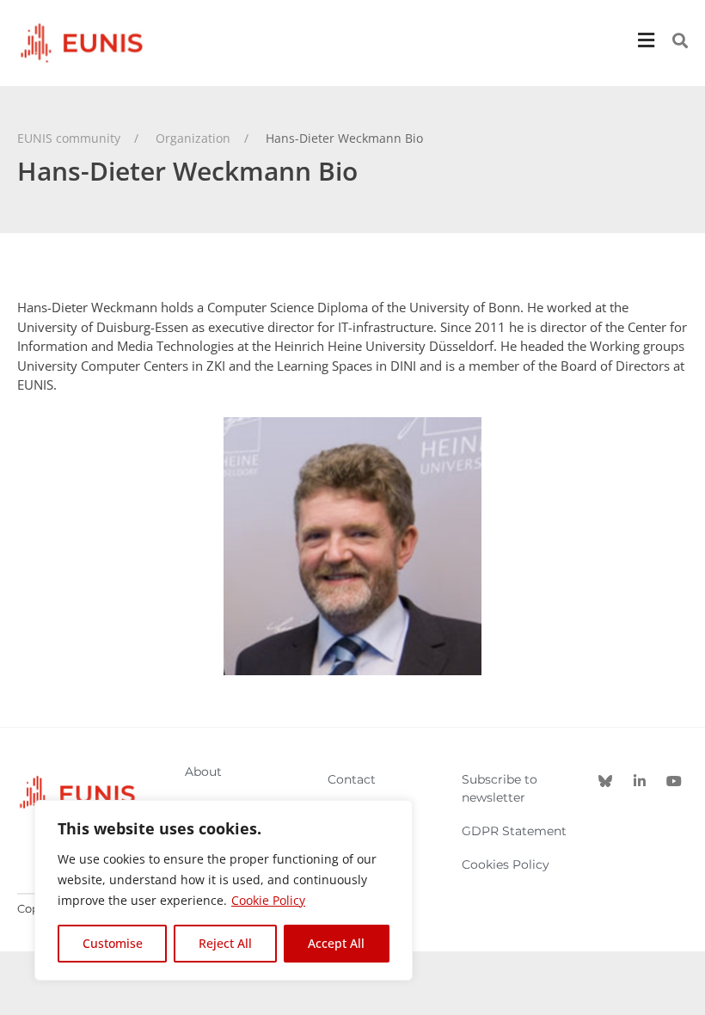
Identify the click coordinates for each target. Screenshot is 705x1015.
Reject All (225, 943)
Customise (113, 943)
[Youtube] (674, 781)
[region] (223, 890)
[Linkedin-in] (639, 781)
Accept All (336, 943)
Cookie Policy (268, 900)
